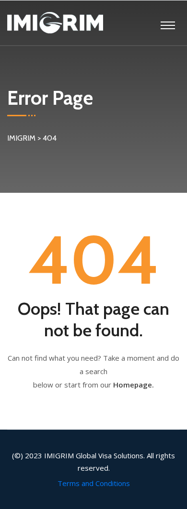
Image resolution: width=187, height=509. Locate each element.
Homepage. (133, 384)
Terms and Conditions (94, 483)
